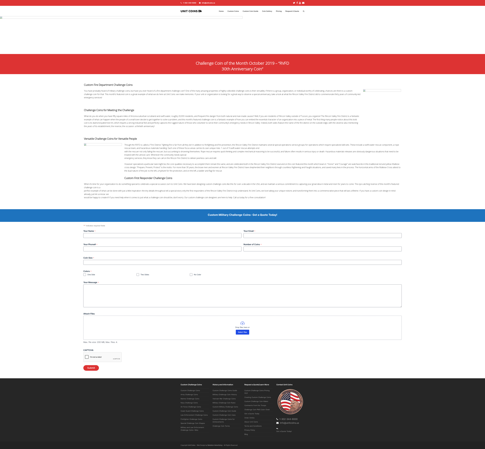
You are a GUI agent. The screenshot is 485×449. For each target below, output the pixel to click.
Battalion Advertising (215, 445)
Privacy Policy (249, 430)
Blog (246, 434)
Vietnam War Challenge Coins (224, 399)
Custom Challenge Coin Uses (224, 415)
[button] (303, 11)
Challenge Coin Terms (221, 426)
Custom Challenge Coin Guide (224, 411)
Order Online (249, 418)
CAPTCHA (88, 350)
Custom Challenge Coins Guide (225, 390)
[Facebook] (297, 3)
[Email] (303, 3)
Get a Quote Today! (284, 431)
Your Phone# (90, 244)
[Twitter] (294, 3)
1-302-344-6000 (189, 3)
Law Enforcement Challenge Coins (194, 415)
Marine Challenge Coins (190, 399)
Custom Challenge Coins (190, 390)
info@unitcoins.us (208, 3)
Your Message (91, 282)
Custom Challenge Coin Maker (256, 401)
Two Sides (145, 274)
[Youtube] (300, 3)
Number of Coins (252, 244)
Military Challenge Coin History (225, 394)
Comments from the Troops (255, 405)
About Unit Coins (251, 422)
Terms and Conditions (253, 426)
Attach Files (89, 313)
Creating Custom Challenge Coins (257, 397)
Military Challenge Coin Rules (224, 403)
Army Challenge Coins (189, 394)
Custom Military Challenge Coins (225, 407)
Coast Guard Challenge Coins (192, 411)
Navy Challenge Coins (189, 403)
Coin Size (88, 257)
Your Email (249, 231)
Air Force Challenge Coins (191, 407)
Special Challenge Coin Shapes (193, 423)
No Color (197, 274)
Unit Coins (191, 445)
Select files (242, 332)
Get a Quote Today (251, 414)
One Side (91, 274)
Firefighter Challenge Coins (191, 419)
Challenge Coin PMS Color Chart (257, 410)
